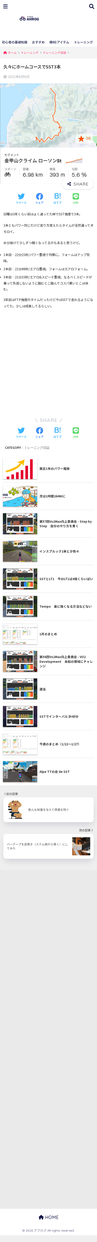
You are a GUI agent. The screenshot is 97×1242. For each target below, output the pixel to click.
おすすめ (38, 42)
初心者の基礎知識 (14, 42)
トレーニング (83, 42)
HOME (51, 1217)
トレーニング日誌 (36, 447)
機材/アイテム (59, 42)
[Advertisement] (68, 21)
